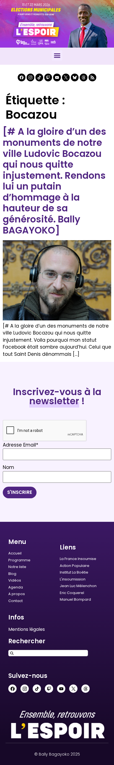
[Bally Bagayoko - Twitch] (48, 77)
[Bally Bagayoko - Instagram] (30, 77)
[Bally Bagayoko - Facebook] (21, 77)
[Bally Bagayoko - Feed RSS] (92, 77)
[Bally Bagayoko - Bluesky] (75, 77)
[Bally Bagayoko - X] (66, 77)
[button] (57, 55)
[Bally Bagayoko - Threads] (83, 77)
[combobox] (48, 653)
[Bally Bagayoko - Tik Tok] (39, 77)
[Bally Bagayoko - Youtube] (57, 77)
